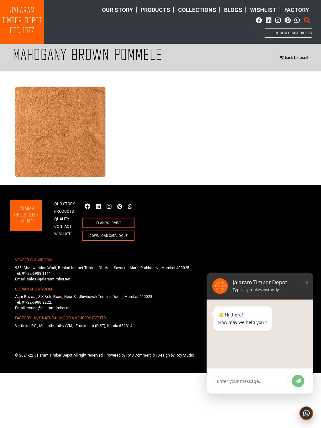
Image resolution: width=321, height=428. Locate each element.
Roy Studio (185, 355)
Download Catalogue (108, 235)
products (155, 10)
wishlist (263, 10)
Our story (117, 10)
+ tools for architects (292, 33)
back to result (296, 57)
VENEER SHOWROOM (33, 260)
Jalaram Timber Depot (53, 355)
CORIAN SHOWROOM (33, 289)
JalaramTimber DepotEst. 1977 (22, 21)
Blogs (233, 10)
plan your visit (108, 223)
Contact (62, 226)
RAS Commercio (140, 355)
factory (296, 10)
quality (61, 219)
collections (197, 10)
